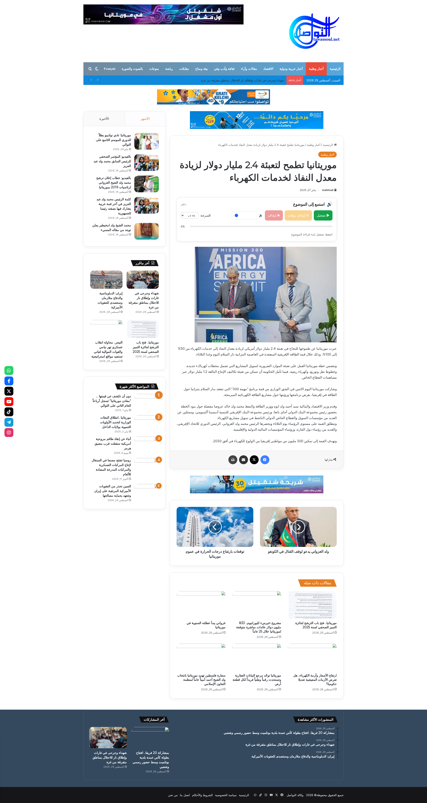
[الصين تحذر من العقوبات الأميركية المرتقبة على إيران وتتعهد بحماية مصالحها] (146, 492)
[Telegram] (8, 422)
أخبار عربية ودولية (291, 68)
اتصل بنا (185, 795)
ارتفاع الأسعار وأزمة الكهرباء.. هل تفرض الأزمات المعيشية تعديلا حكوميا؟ (315, 679)
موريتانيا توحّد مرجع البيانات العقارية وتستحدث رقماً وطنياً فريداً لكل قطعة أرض (257, 679)
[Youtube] (8, 401)
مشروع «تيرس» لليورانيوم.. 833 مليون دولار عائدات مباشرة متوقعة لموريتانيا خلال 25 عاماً (258, 627)
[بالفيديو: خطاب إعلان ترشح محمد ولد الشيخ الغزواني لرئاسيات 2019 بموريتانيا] (146, 184)
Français (109, 68)
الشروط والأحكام (202, 795)
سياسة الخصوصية (226, 795)
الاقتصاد (268, 68)
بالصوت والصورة (132, 68)
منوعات (154, 68)
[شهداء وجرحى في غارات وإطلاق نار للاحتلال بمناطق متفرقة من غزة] (143, 280)
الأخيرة (104, 118)
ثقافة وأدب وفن (224, 68)
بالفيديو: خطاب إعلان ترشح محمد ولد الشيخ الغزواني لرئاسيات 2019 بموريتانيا (113, 182)
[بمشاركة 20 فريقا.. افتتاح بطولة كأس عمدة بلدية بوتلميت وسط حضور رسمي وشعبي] (150, 737)
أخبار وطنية (316, 68)
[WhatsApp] (8, 370)
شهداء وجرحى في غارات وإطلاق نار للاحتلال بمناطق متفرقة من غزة (110, 757)
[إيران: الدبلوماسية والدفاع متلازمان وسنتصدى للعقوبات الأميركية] (106, 280)
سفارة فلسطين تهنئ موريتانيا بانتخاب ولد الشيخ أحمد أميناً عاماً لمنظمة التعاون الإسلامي (201, 679)
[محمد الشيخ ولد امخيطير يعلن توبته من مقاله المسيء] (146, 231)
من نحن (173, 795)
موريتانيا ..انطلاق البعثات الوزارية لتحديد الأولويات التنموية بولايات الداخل (115, 422)
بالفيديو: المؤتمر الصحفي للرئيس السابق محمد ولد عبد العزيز (112, 161)
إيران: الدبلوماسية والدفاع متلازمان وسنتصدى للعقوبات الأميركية (245, 80)
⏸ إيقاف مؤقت (298, 215)
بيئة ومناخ (201, 68)
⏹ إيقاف (274, 215)
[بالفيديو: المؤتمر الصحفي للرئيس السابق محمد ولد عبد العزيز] (146, 162)
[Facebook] (8, 380)
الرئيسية (335, 68)
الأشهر (145, 118)
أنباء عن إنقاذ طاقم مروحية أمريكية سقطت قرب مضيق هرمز (113, 443)
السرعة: (205, 215)
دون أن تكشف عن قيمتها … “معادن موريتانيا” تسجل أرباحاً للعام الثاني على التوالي (112, 401)
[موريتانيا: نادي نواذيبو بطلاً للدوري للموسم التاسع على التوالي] (146, 141)
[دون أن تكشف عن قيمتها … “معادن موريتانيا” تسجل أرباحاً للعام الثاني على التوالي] (146, 402)
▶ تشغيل (323, 215)
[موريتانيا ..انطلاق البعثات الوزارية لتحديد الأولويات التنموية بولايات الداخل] (146, 423)
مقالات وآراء (249, 68)
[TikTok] (8, 412)
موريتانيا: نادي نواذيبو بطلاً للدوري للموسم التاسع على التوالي (113, 140)
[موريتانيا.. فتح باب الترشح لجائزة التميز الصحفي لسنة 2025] (312, 605)
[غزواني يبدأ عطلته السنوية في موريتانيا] (201, 605)
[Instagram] (8, 432)
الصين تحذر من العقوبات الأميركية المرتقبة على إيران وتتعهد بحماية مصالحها (112, 491)
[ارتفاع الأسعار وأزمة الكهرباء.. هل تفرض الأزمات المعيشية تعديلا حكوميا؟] (312, 657)
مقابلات (184, 68)
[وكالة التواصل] (314, 31)
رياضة (169, 68)
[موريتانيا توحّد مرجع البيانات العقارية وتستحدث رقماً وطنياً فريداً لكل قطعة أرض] (256, 657)
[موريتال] (213, 96)
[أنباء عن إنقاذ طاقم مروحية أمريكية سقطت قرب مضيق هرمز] (146, 445)
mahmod (327, 190)
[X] (8, 391)
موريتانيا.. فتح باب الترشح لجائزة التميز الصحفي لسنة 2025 (316, 625)
